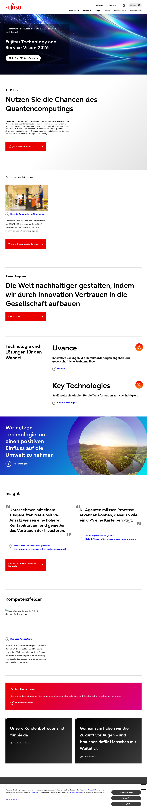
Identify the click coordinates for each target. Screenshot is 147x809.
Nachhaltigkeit (136, 11)
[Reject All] (35, 792)
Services (85, 11)
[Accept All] (91, 790)
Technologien (118, 11)
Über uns (99, 5)
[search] (139, 5)
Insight (97, 11)
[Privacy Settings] (75, 792)
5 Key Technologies (67, 402)
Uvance (107, 11)
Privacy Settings (126, 792)
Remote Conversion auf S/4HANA (27, 214)
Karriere (112, 5)
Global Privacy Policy (12, 799)
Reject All (126, 798)
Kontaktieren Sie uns (22, 743)
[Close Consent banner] (143, 787)
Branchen (72, 11)
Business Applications (21, 639)
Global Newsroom (24, 702)
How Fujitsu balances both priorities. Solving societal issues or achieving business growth (40, 548)
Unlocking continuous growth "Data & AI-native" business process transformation (110, 537)
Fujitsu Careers (90, 756)
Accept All (126, 804)
